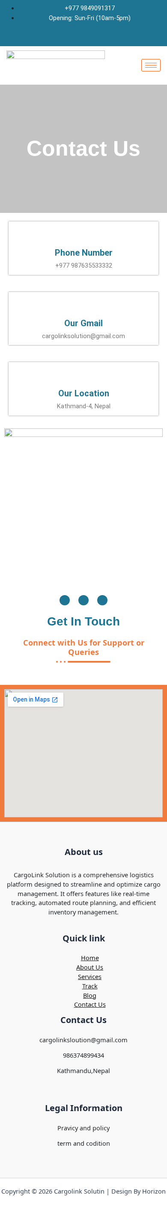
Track (90, 986)
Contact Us (90, 1004)
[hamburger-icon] (151, 65)
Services (89, 976)
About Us (89, 967)
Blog (89, 995)
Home (90, 957)
